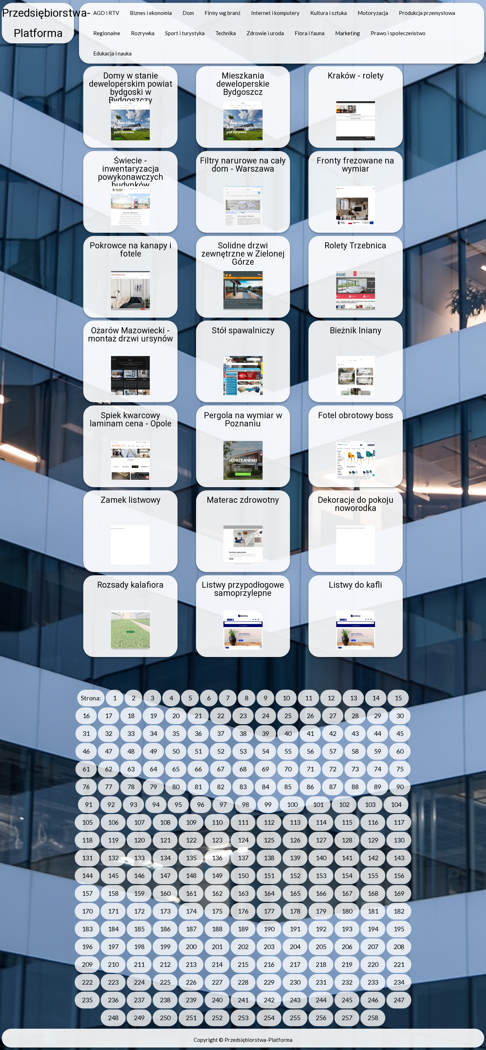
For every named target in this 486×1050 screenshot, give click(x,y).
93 (133, 804)
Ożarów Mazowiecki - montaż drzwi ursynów (130, 335)
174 (191, 911)
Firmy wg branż (223, 13)
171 (113, 911)
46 (86, 751)
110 (217, 822)
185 (139, 929)
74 (377, 769)
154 (347, 875)
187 (191, 929)
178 (295, 911)
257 (347, 1018)
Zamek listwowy (130, 500)
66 (198, 769)
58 (355, 751)
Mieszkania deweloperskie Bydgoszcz (242, 84)
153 (321, 875)
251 (191, 1018)
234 (398, 982)
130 (398, 840)
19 (153, 716)
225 (165, 982)
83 (243, 787)
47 (108, 751)
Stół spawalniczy (243, 331)
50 (175, 751)
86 (310, 787)
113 (295, 822)
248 (113, 1018)
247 (398, 1000)
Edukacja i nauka (112, 53)
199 (165, 947)
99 (267, 804)
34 (153, 733)
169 (398, 893)
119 (113, 840)
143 (398, 858)
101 (318, 804)
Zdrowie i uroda (265, 33)
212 (165, 964)
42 (332, 733)
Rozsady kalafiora (130, 585)
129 (373, 840)
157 (87, 893)
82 (220, 787)
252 (217, 1018)
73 (355, 769)
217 (295, 964)
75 (399, 769)
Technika (225, 33)
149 (217, 875)
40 (287, 733)
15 (398, 698)
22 (220, 716)
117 (398, 822)
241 (243, 1000)
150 (243, 875)
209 (87, 964)
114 (321, 822)
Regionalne (106, 33)
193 (347, 929)
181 (373, 911)
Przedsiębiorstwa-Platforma (38, 23)
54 (265, 751)
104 (396, 804)
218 (321, 964)
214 (217, 964)
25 (287, 716)
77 (108, 787)
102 (344, 804)
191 (295, 929)
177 (269, 911)
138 (269, 858)
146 (139, 875)
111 (243, 822)
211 (139, 964)
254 (269, 1018)
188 (217, 929)
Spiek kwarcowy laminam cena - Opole (130, 419)
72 (332, 769)
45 (399, 733)
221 (398, 964)
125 (269, 840)
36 (198, 733)
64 (153, 769)
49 (153, 751)
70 (287, 769)
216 (269, 964)
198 (139, 947)
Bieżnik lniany (355, 331)
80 (175, 787)
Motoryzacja (373, 13)
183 (87, 929)
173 (165, 911)
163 (243, 893)
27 (332, 716)
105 (87, 822)
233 (373, 982)
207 (373, 947)
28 (355, 716)
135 (191, 858)
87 (332, 787)
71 (310, 769)
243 (295, 1000)
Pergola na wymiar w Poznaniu (243, 419)
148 (191, 875)
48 (130, 751)
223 (113, 982)
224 (139, 982)
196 (87, 947)
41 (310, 733)
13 (353, 698)
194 (373, 929)
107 (139, 822)
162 (217, 893)
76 (86, 787)
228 (243, 982)
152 (295, 875)
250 (165, 1018)
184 (113, 929)
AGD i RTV (106, 13)
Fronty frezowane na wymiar (355, 165)
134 (165, 858)
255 (295, 1018)
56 (310, 751)
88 (355, 787)
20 (175, 716)
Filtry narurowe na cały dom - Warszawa (243, 165)
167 (347, 893)
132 (113, 858)
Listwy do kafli (355, 585)
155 (373, 875)
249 (139, 1018)
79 (153, 787)
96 (200, 804)
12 (330, 698)
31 (86, 733)
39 (265, 733)
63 (130, 769)
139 (295, 858)
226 (191, 982)
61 (86, 769)
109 (191, 822)
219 (347, 964)
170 (87, 911)
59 (377, 751)
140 (321, 858)
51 (198, 751)
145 (113, 875)
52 (220, 751)
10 (286, 698)
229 (269, 982)
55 (287, 751)
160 (165, 893)
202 (243, 947)
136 (217, 858)
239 (191, 1000)
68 (243, 769)
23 (243, 716)
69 (265, 769)
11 (308, 698)
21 (198, 716)
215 (243, 964)
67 (220, 769)
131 (87, 858)
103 (370, 804)
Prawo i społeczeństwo (398, 33)
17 (108, 716)
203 (269, 947)
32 (108, 733)
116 (373, 822)
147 (165, 875)
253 (243, 1018)
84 (265, 787)
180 (347, 911)
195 (398, 929)
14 (375, 698)
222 (87, 982)
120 (139, 840)
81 (198, 787)
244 (321, 1000)
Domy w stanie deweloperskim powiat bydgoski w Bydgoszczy (130, 88)
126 (295, 840)
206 (347, 947)
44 (377, 733)
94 (155, 804)
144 (87, 875)
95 (178, 804)
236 (113, 1000)
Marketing (347, 33)
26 (310, 716)
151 (269, 875)
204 (295, 947)
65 (175, 769)
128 (347, 840)
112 (269, 822)
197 (113, 947)
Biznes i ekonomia (151, 13)
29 (377, 716)
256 (321, 1018)
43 (355, 733)
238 (165, 1000)
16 (86, 716)
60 (399, 751)
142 (373, 858)
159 (139, 893)
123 (217, 840)
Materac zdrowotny (243, 500)
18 (130, 716)
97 (223, 804)
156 (398, 875)
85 (287, 787)
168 (373, 893)
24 (265, 716)
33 (130, 733)
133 (139, 858)
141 (347, 858)
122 (191, 840)
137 (243, 858)
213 (191, 964)
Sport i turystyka (185, 33)
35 (175, 733)
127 (321, 840)
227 (217, 982)
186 (165, 929)
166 (321, 893)
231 (321, 982)
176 (243, 911)
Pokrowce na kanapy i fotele (130, 250)
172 (139, 911)
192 (321, 929)
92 (111, 804)
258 (373, 1018)
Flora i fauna (309, 33)
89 (377, 787)
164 (269, 893)
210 (113, 964)
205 (321, 947)
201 (217, 947)
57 (332, 751)
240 (217, 1000)
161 (191, 893)
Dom (188, 13)
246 (373, 1000)
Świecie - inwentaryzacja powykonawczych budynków (130, 173)
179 (321, 911)
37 (220, 733)
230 (295, 982)
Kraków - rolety (356, 76)
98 (245, 804)
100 (292, 804)
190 (269, 929)
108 (165, 822)
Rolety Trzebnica (355, 246)
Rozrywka (142, 33)
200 (191, 947)
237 (139, 1000)
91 (88, 804)
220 (373, 964)
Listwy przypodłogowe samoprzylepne (243, 589)
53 (243, 751)
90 (399, 787)
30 (399, 716)
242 (269, 1000)
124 (243, 840)
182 (398, 911)
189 (243, 929)
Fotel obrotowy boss (355, 415)
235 (87, 1000)
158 (113, 893)
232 (347, 982)
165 (295, 893)
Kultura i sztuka (328, 13)
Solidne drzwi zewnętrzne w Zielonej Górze (243, 254)
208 (398, 947)
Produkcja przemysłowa (427, 13)
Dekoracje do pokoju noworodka (355, 504)
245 (347, 1000)
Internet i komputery (275, 13)
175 (217, 911)
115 (347, 822)
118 (87, 840)
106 (113, 822)
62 (108, 769)
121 (165, 840)
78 (130, 787)
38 (243, 733)
